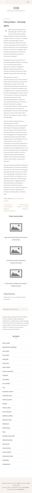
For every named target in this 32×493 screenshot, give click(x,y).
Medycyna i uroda (7, 419)
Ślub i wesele (6, 444)
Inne (4, 387)
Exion (16, 8)
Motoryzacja (7, 19)
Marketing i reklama (8, 415)
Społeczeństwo (7, 448)
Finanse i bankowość (8, 371)
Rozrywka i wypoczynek (9, 435)
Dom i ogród (6, 351)
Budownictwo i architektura (10, 347)
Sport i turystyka (7, 452)
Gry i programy (6, 383)
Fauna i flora (6, 363)
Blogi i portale (6, 343)
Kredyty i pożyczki (7, 399)
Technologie (6, 460)
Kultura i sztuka (7, 407)
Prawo (4, 431)
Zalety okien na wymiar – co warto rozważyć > (22, 206)
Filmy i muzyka (6, 367)
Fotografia (5, 375)
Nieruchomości (6, 427)
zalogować (13, 297)
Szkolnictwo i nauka (8, 456)
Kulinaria (5, 403)
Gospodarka (6, 379)
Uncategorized (6, 464)
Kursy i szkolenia (7, 411)
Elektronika (5, 359)
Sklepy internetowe (7, 440)
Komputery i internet (8, 391)
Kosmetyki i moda (7, 395)
